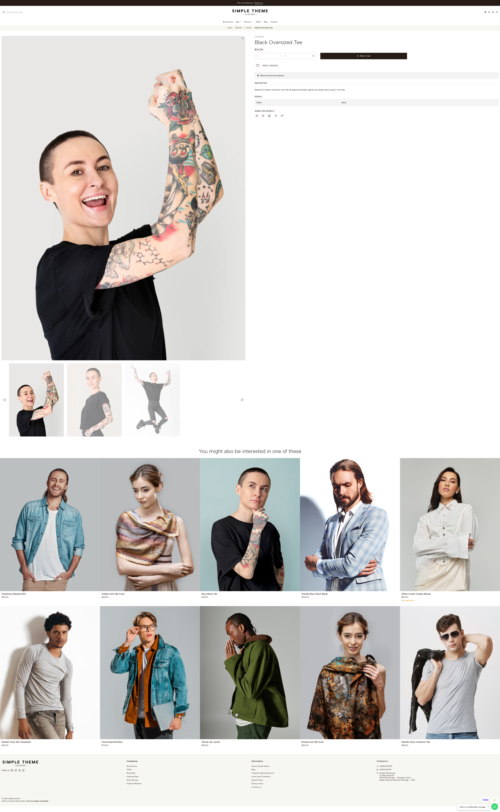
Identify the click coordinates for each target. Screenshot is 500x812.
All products (132, 766)
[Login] (492, 12)
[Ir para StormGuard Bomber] (150, 672)
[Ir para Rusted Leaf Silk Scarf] (350, 672)
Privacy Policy (257, 783)
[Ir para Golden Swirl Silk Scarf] (150, 524)
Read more (258, 3)
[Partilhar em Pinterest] (276, 116)
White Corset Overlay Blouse (416, 594)
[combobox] (16, 12)
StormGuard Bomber (112, 742)
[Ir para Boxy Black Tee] (250, 524)
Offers (129, 769)
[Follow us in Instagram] (12, 770)
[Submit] (4, 12)
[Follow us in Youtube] (23, 770)
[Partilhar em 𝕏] (263, 116)
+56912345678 (385, 766)
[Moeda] (489, 12)
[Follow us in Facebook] (15, 770)
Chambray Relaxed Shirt (14, 594)
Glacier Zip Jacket (211, 742)
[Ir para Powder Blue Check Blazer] (350, 524)
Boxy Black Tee (209, 594)
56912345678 (385, 769)
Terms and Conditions (261, 776)
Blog (253, 769)
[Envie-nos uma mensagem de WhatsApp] (494, 806)
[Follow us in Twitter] (19, 770)
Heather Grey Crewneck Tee (416, 742)
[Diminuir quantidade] (257, 56)
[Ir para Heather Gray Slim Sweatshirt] (50, 672)
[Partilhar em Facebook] (257, 116)
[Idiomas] (485, 12)
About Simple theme (260, 766)
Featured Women (134, 783)
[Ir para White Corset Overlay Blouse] (450, 524)
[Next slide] (243, 399)
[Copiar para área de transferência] (282, 116)
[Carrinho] (496, 12)
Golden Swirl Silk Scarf (113, 594)
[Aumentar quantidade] (313, 56)
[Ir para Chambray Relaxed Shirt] (50, 524)
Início (230, 28)
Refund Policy (257, 780)
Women (238, 28)
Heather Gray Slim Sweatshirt (16, 742)
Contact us (256, 787)
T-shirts (248, 28)
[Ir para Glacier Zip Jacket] (250, 672)
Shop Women (132, 780)
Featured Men (132, 776)
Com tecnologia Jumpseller (37, 801)
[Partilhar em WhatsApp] (269, 116)
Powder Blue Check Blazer (315, 594)
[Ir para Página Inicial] (250, 12)
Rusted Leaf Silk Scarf (313, 742)
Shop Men (131, 773)
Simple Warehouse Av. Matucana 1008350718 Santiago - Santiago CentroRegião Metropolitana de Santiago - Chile (397, 776)
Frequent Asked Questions (263, 773)
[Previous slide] (3, 399)
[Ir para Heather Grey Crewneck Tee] (450, 672)
